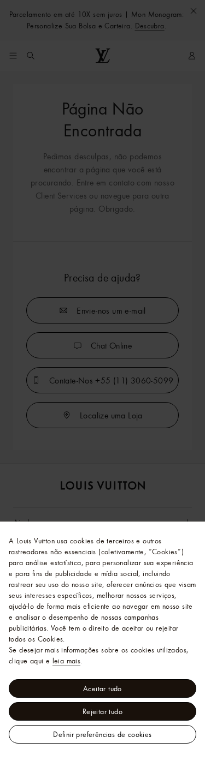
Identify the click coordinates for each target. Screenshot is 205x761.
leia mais (66, 661)
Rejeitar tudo (102, 711)
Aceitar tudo (102, 688)
